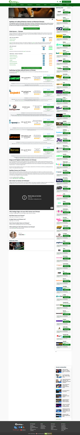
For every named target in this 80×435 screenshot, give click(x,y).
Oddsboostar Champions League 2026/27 (65, 395)
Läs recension (26, 108)
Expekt (10, 42)
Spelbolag (38, 4)
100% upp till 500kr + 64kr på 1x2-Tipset (66, 27)
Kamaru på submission (13, 63)
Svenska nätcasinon (54, 429)
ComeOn (18, 85)
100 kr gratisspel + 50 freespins (66, 288)
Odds (45, 4)
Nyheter (52, 428)
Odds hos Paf (65, 272)
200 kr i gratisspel (65, 91)
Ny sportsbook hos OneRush (65, 343)
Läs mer (69, 7)
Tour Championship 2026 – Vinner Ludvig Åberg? (66, 376)
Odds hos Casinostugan (66, 264)
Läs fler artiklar (58, 419)
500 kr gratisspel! (65, 11)
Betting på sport (53, 426)
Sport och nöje (13, 4)
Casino (67, 4)
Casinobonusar (43, 428)
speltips (21, 177)
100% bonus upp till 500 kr (66, 304)
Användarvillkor (63, 427)
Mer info (48, 75)
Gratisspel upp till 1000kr (66, 107)
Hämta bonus (48, 77)
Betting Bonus (30, 4)
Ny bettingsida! (65, 139)
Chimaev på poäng (13, 58)
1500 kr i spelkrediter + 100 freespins (66, 52)
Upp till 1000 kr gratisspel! (65, 99)
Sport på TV (52, 4)
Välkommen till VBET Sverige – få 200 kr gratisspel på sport (66, 405)
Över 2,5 (11, 47)
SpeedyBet (18, 129)
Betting (33, 25)
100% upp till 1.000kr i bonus (66, 76)
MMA (12, 17)
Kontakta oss (63, 426)
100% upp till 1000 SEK (66, 202)
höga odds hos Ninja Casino (66, 147)
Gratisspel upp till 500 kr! (66, 242)
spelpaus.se (48, 80)
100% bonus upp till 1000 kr (66, 44)
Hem (10, 6)
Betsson (19, 143)
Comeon (33, 42)
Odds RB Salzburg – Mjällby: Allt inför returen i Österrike (65, 400)
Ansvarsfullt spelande (40, 433)
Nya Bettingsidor (32, 426)
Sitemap (62, 430)
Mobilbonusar (43, 427)
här (53, 81)
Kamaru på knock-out (13, 61)
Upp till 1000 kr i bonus (66, 83)
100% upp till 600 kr (66, 234)
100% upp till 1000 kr (26, 122)
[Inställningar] (60, 1)
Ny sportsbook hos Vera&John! (65, 219)
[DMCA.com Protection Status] (48, 433)
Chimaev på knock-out (13, 55)
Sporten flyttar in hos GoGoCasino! (66, 210)
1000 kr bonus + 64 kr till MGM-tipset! (66, 123)
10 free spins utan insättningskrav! (65, 179)
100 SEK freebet (26, 107)
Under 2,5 (11, 49)
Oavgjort (11, 60)
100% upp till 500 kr (26, 77)
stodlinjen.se (50, 94)
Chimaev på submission (14, 56)
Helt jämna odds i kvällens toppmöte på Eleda (66, 415)
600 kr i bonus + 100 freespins (66, 131)
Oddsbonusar (43, 425)
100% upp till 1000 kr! (26, 150)
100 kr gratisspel (65, 257)
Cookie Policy (63, 429)
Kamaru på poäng (13, 64)
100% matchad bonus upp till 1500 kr (66, 19)
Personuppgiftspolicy (64, 428)
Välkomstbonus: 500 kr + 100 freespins (26, 136)
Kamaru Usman (12, 40)
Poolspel (60, 4)
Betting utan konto (33, 429)
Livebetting (32, 430)
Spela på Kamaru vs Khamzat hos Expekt (31, 68)
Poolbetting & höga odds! (66, 335)
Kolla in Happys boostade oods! (66, 163)
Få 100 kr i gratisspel (66, 320)
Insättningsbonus (43, 426)
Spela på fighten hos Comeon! (31, 28)
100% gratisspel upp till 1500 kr (26, 92)
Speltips (21, 4)
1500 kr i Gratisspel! (66, 35)
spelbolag (17, 71)
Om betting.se (63, 425)
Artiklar (12, 6)
